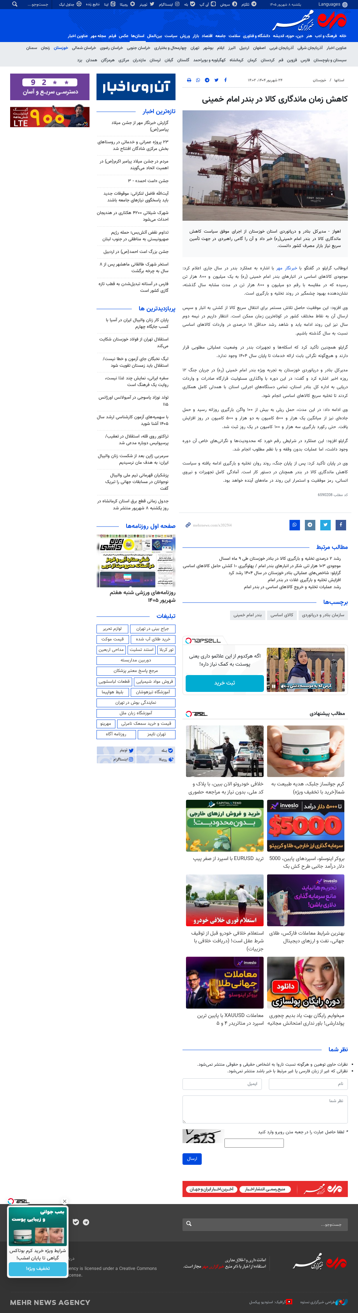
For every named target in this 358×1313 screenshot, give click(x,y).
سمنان (31, 48)
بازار (196, 36)
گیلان (169, 60)
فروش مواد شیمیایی (154, 681)
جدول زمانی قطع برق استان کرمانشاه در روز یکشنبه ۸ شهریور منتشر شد (133, 504)
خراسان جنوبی (138, 48)
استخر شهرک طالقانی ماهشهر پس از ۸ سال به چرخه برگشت (134, 268)
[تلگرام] (85, 1223)
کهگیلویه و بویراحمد (209, 60)
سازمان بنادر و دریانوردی (323, 615)
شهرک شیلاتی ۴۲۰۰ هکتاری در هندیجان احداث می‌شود (133, 216)
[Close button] (64, 1201)
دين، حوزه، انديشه (288, 36)
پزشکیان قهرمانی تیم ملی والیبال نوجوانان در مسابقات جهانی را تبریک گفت (137, 482)
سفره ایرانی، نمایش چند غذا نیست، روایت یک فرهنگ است (137, 382)
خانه (342, 36)
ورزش (185, 36)
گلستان (183, 60)
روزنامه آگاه (116, 734)
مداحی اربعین (111, 649)
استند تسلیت (141, 649)
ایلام (220, 48)
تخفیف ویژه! (38, 1269)
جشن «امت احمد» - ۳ (148, 181)
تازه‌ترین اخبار (159, 111)
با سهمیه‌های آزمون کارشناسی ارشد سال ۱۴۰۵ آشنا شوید (133, 420)
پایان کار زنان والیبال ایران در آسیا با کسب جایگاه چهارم (137, 323)
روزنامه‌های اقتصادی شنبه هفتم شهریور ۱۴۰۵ (141, 597)
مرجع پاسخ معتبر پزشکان (136, 670)
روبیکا (124, 4)
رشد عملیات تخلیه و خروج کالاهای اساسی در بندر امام (292, 587)
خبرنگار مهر (286, 268)
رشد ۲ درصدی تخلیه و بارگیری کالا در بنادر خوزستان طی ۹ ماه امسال (280, 558)
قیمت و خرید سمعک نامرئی (146, 723)
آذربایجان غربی (282, 48)
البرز (232, 48)
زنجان (45, 48)
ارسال (192, 1158)
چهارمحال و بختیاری (170, 48)
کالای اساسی (282, 615)
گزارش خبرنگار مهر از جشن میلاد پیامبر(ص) (140, 126)
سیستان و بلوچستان (330, 60)
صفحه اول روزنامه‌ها (151, 526)
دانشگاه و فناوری (256, 36)
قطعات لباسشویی (114, 681)
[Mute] (283, 686)
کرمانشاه (237, 60)
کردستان (268, 60)
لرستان (155, 60)
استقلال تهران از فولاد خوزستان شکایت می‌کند (134, 343)
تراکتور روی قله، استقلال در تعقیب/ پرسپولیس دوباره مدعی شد (137, 440)
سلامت (234, 36)
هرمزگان (108, 60)
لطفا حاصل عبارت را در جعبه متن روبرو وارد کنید (303, 1132)
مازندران (139, 60)
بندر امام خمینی (248, 615)
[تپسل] (188, 640)
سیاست (171, 36)
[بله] (75, 1223)
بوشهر (208, 48)
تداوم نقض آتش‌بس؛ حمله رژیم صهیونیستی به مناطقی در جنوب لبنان (135, 236)
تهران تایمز (156, 734)
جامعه (220, 36)
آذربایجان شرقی (310, 48)
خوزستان (61, 48)
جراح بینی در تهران (152, 628)
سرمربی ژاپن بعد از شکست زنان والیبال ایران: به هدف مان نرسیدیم (133, 459)
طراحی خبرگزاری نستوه (317, 1302)
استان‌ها (137, 36)
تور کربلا (166, 649)
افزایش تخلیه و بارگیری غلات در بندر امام (304, 580)
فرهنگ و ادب (326, 36)
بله (186, 4)
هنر (309, 36)
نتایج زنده (93, 4)
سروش (225, 4)
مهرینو (105, 723)
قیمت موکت (112, 639)
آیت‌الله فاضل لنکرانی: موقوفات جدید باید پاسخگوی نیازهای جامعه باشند (136, 197)
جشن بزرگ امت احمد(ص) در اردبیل (136, 251)
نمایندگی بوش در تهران (135, 702)
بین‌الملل (154, 36)
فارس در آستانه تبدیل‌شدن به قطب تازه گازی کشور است (134, 287)
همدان (91, 60)
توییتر (143, 4)
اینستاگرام (166, 4)
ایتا (106, 4)
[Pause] (274, 686)
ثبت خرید (224, 683)
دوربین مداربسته (136, 660)
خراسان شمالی (84, 48)
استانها (339, 80)
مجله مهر (98, 36)
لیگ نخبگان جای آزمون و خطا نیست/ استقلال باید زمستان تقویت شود (136, 362)
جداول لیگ (67, 4)
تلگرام (246, 4)
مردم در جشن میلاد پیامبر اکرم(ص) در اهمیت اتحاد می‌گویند (134, 165)
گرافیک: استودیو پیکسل (267, 1302)
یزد (79, 60)
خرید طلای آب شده (153, 639)
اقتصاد (207, 36)
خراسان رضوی (111, 48)
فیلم (112, 36)
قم (281, 60)
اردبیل (244, 48)
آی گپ (205, 4)
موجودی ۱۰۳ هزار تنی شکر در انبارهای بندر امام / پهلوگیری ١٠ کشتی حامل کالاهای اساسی (262, 566)
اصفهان (259, 48)
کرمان (252, 60)
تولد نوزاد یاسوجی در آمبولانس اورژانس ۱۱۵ (134, 401)
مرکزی (124, 60)
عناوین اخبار (336, 48)
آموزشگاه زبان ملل (136, 713)
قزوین (292, 60)
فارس (305, 60)
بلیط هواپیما (112, 692)
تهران (195, 48)
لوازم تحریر (112, 628)
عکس (123, 36)
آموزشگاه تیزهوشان (153, 692)
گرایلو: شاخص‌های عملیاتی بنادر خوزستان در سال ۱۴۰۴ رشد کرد (285, 573)
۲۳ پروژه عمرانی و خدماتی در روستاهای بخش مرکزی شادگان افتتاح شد (133, 145)
